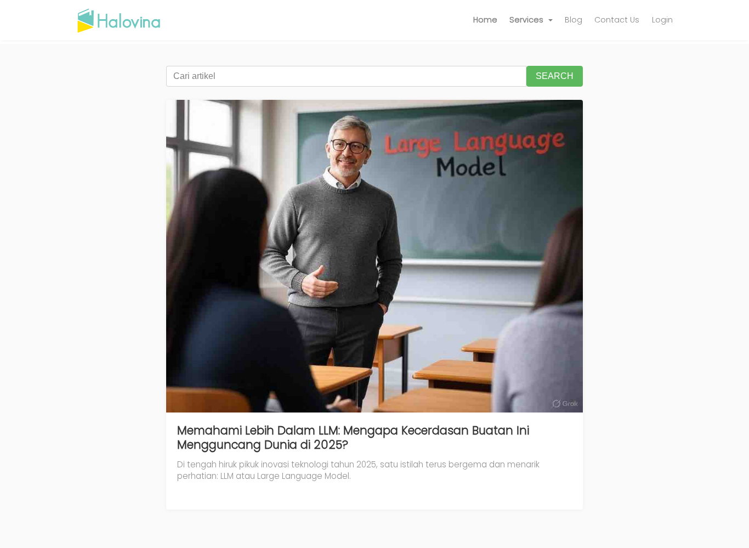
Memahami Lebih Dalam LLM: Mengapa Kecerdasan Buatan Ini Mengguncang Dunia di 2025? (353, 437)
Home (485, 19)
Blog (573, 19)
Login (662, 19)
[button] (531, 20)
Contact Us (616, 19)
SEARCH (555, 76)
